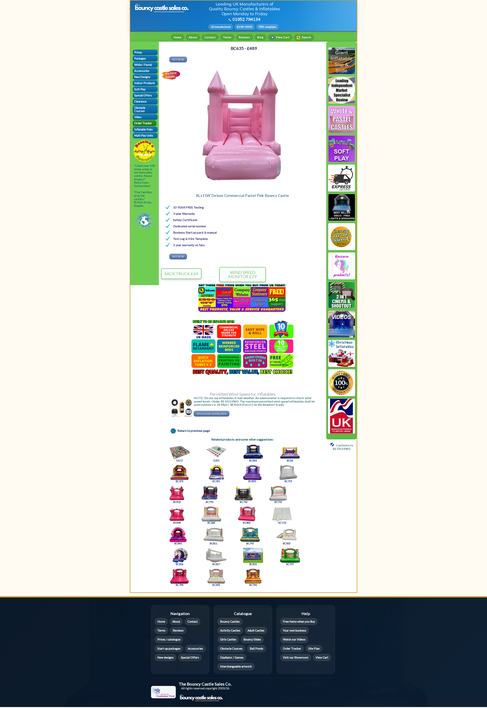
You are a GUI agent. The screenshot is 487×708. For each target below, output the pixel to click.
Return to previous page (193, 430)
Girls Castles (228, 639)
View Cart (282, 37)
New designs (165, 657)
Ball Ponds (256, 648)
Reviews (244, 37)
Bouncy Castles (230, 621)
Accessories (141, 70)
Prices (138, 52)
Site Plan (314, 648)
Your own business (294, 630)
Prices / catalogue (168, 639)
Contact (210, 37)
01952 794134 (246, 19)
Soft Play (140, 89)
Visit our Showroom (295, 657)
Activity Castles (230, 630)
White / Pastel (143, 64)
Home (177, 37)
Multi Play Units (143, 135)
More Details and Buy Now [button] (211, 413)
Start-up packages (169, 648)
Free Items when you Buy (299, 621)
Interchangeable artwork (236, 666)
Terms (227, 37)
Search (306, 37)
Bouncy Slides (252, 639)
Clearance (140, 101)
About (193, 37)
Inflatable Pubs (143, 129)
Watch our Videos (294, 639)
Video (138, 117)
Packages (140, 58)
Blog (260, 37)
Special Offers (143, 95)
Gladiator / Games (232, 657)
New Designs (142, 77)
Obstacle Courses (139, 109)
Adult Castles (255, 630)
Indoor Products (144, 83)
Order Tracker (143, 123)
